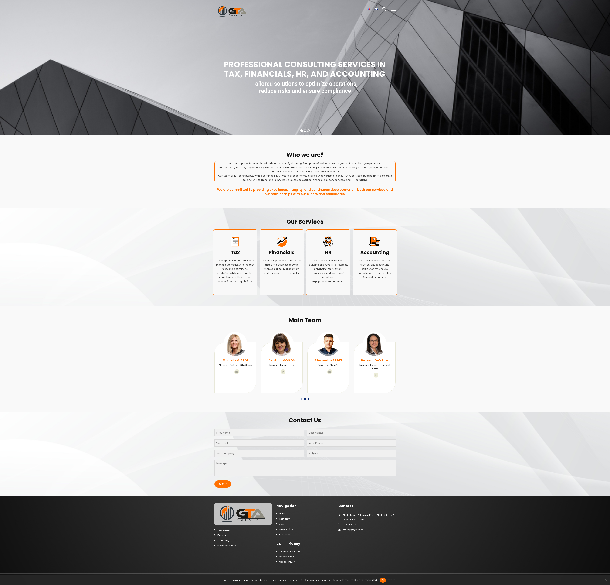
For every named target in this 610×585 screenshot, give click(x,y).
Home (282, 513)
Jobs (281, 524)
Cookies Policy (287, 562)
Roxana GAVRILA (328, 360)
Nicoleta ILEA (374, 360)
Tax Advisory (223, 530)
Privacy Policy (286, 556)
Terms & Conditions (289, 551)
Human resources (226, 545)
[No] (606, 580)
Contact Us (285, 534)
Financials (222, 535)
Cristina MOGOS (235, 360)
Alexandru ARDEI (281, 360)
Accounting (223, 540)
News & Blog (286, 529)
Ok (382, 580)
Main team (284, 518)
